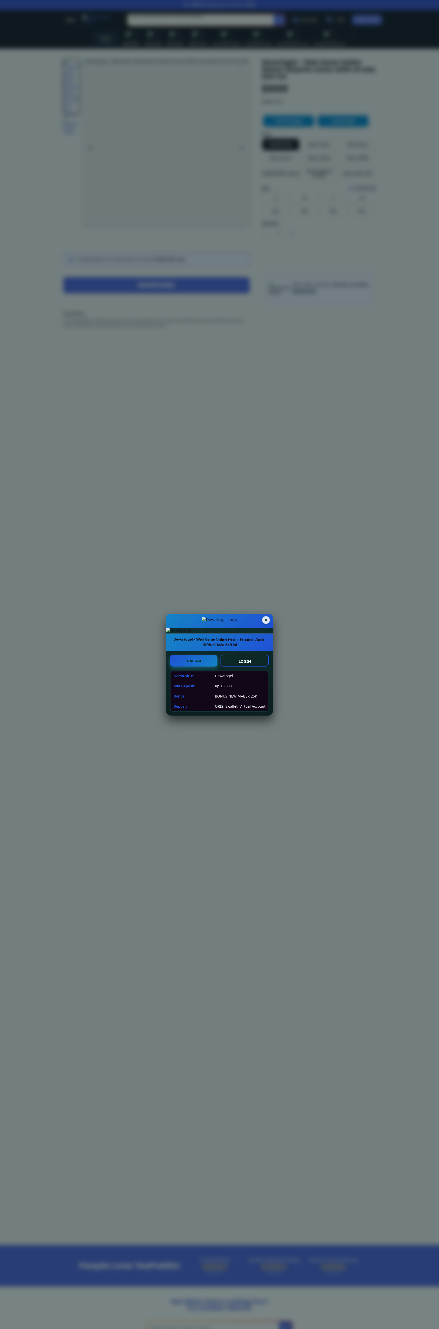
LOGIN (245, 661)
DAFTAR (194, 660)
